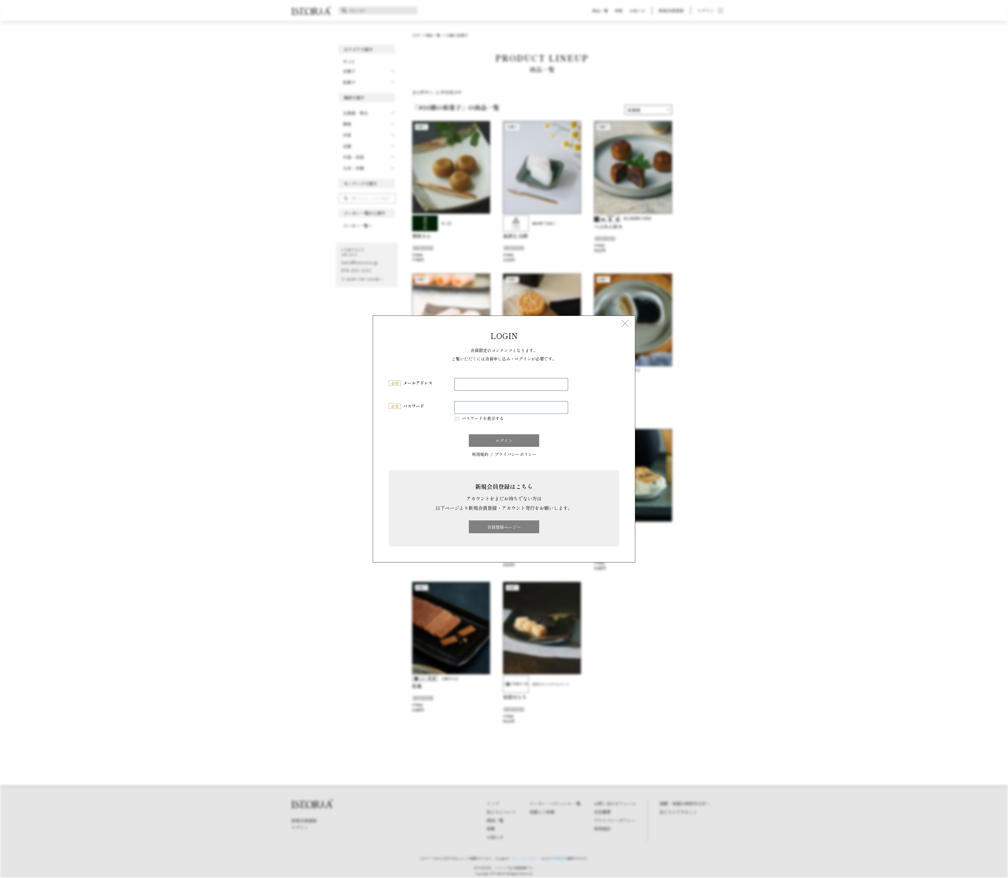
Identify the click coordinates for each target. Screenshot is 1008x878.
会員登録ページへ (504, 527)
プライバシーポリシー (516, 454)
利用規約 (480, 454)
